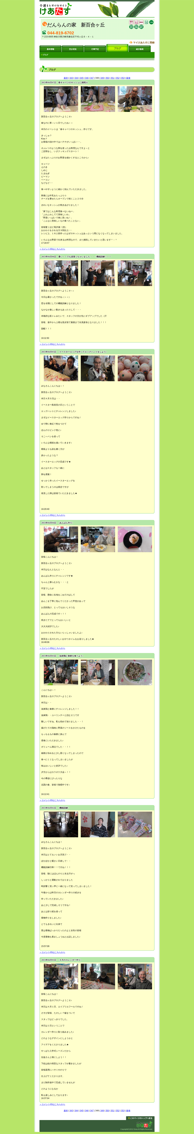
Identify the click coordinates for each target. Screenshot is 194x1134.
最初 (66, 78)
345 (81, 78)
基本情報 (50, 49)
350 (107, 78)
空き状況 (73, 49)
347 (92, 78)
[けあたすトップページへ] (55, 15)
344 (76, 78)
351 (112, 78)
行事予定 (95, 49)
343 (71, 78)
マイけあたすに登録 (144, 42)
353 (123, 78)
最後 (128, 78)
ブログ (117, 48)
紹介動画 (139, 49)
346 (87, 78)
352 (117, 78)
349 (102, 78)
